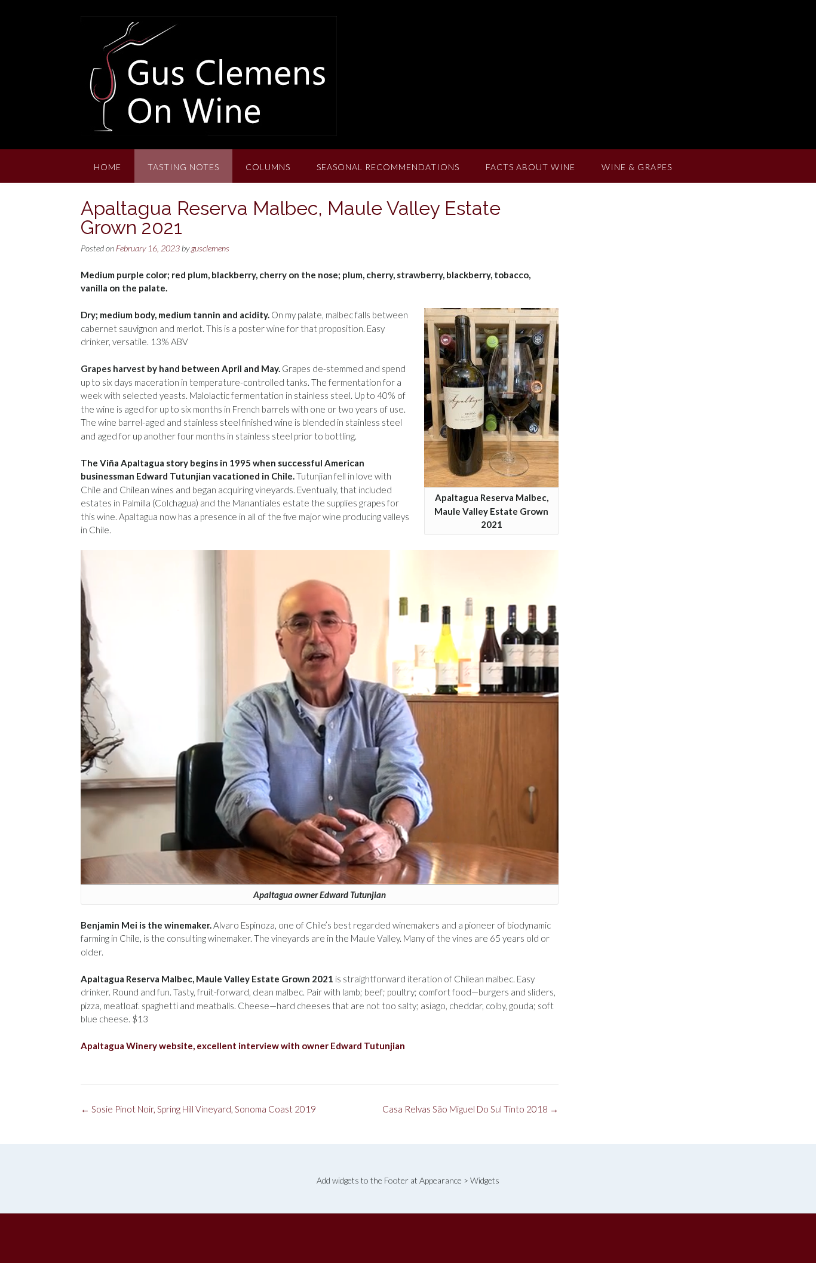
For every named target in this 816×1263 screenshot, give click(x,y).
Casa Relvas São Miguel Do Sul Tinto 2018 (470, 1109)
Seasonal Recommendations (388, 167)
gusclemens (210, 248)
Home (107, 167)
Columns (268, 167)
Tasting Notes (183, 167)
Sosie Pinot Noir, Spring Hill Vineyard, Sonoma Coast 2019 (198, 1109)
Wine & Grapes (637, 167)
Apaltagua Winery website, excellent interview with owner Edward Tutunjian (243, 1045)
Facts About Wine (530, 167)
